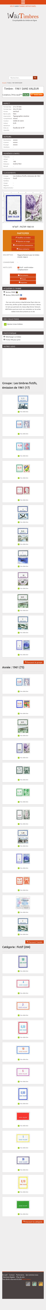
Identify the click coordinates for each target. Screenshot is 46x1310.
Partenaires (20, 1275)
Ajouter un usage (24, 241)
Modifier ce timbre (24, 238)
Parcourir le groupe (34, 662)
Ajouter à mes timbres (15, 324)
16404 (16, 6)
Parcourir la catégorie (33, 1222)
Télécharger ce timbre (13, 337)
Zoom (24, 279)
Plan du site (20, 1277)
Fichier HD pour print (12, 340)
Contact (12, 1275)
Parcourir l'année (35, 942)
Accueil (4, 83)
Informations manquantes (24, 245)
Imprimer (23, 282)
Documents (24, 275)
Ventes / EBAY (10, 292)
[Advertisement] (23, 47)
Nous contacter (23, 249)
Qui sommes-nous (32, 1275)
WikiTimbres (26, 1279)
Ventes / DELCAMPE (12, 295)
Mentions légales (9, 1277)
